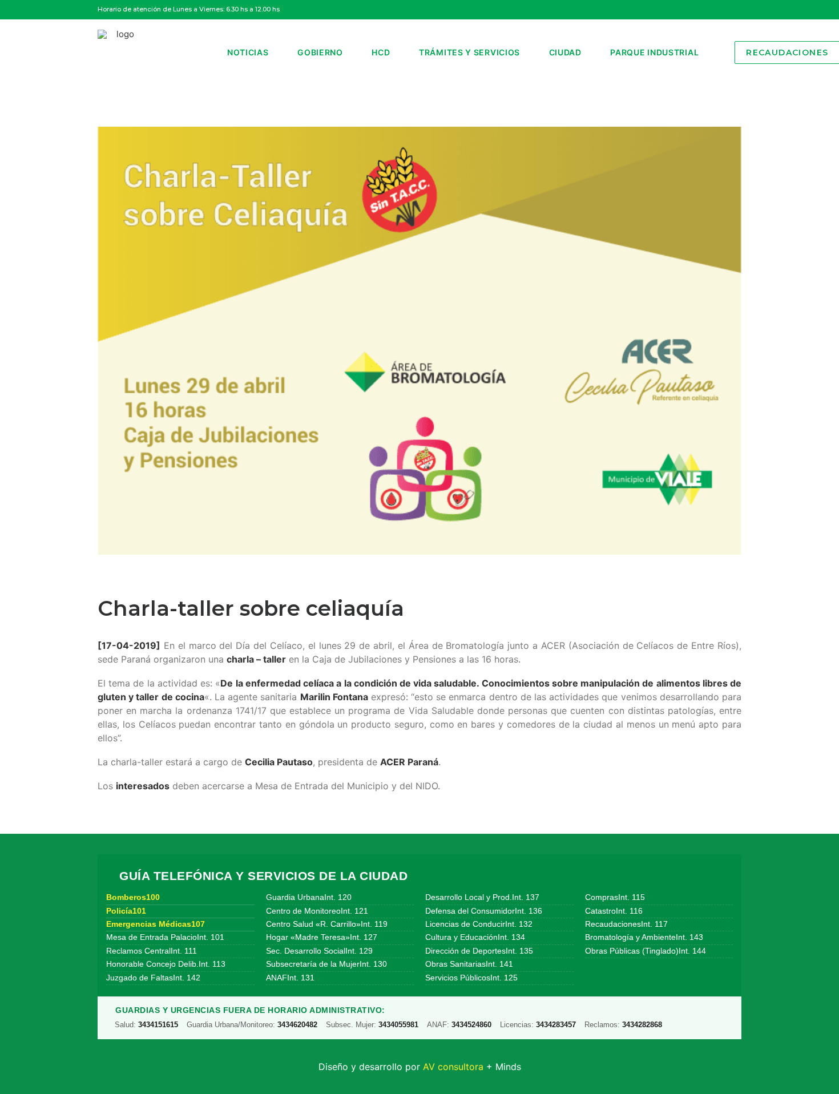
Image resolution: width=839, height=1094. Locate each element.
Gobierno (320, 52)
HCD (381, 52)
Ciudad (565, 52)
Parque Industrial (654, 52)
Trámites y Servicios (469, 52)
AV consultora (453, 1066)
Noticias (248, 52)
